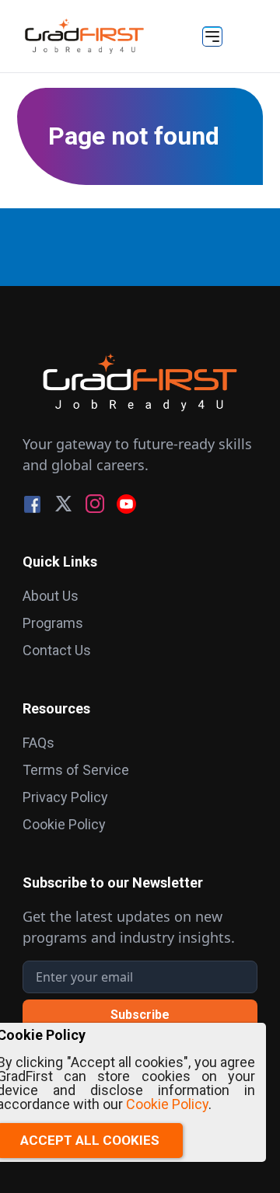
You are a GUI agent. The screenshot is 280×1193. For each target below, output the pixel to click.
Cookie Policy (64, 824)
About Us (51, 596)
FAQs (38, 742)
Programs (53, 623)
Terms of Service (76, 770)
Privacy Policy (65, 797)
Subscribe (140, 1014)
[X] (63, 504)
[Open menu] (212, 36)
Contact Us (57, 650)
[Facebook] (32, 504)
